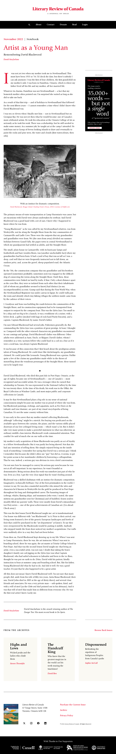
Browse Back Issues (103, 630)
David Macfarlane (11, 60)
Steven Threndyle (17, 664)
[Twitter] (24, 723)
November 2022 (13, 39)
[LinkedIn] (45, 723)
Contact (50, 25)
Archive (63, 710)
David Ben (52, 674)
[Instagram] (31, 723)
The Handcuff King (55, 648)
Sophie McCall (91, 663)
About (38, 25)
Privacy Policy (66, 716)
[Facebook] (38, 723)
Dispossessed (95, 645)
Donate (63, 25)
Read (74, 25)
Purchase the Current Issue (73, 705)
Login (85, 25)
